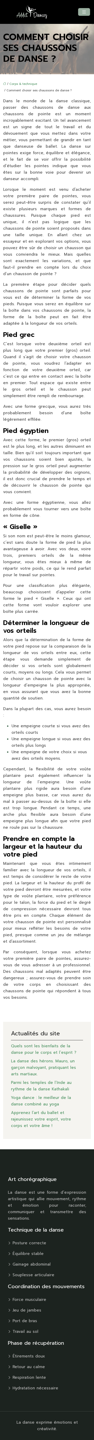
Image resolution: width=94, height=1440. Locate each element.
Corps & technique (23, 84)
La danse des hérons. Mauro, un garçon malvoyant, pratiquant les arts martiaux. (43, 1067)
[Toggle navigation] (84, 12)
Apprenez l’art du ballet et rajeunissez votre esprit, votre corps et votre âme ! (41, 1119)
